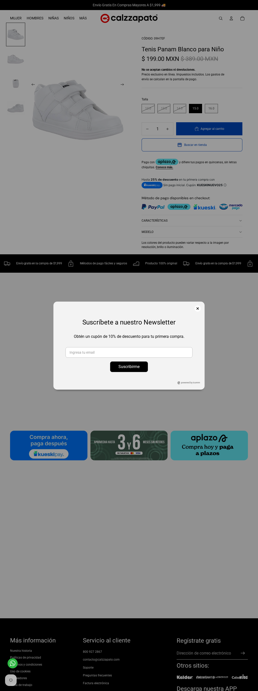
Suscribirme (129, 366)
